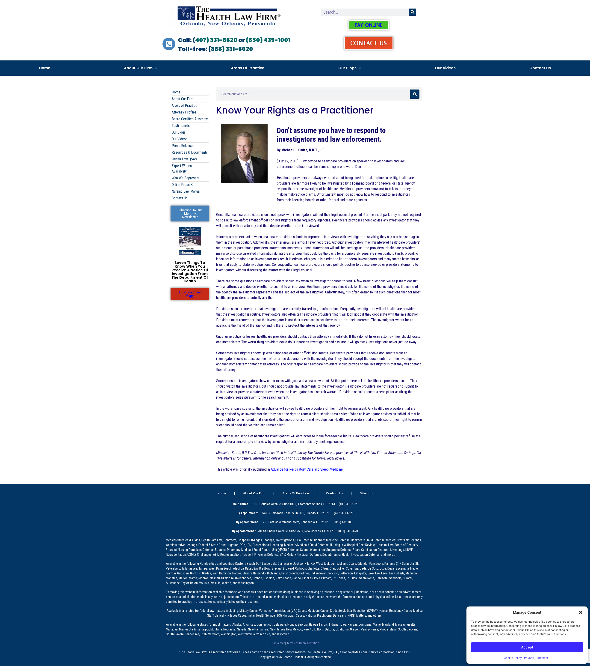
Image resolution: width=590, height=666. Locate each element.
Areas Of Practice (247, 68)
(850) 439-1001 (268, 40)
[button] (580, 612)
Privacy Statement (536, 658)
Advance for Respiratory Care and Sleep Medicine (307, 469)
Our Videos (445, 68)
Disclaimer (278, 643)
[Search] (412, 12)
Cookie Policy (513, 658)
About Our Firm (138, 68)
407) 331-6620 (216, 40)
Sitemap (366, 493)
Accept (527, 647)
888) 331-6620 (232, 49)
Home (44, 68)
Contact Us (540, 68)
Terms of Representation (302, 643)
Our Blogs (347, 68)
